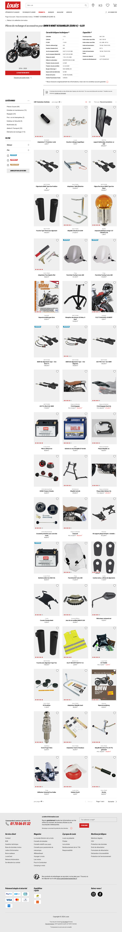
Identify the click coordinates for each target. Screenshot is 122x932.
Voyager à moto (39, 856)
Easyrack (75, 533)
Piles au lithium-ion (46, 448)
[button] (86, 5)
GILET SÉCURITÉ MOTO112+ (75, 663)
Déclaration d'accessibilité (100, 853)
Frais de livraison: (49, 924)
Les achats (66, 844)
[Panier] (115, 5)
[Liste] (90, 102)
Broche (104, 792)
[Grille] (86, 102)
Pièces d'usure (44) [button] (13, 107)
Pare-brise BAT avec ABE (75, 578)
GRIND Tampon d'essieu (47, 491)
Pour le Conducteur (40, 862)
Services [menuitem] (69, 12)
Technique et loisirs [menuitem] (28, 12)
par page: (55, 102)
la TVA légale (64, 921)
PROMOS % (14, 160)
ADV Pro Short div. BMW (47, 406)
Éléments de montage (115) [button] (16, 132)
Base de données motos (13, 847)
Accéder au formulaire (60, 93)
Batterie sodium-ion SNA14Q (46, 578)
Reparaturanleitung (104, 705)
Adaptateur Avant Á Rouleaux (75, 748)
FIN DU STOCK (15, 164)
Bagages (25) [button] (11, 114)
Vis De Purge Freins (46, 748)
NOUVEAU (14, 155)
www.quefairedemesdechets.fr (67, 878)
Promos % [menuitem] (41, 12)
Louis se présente (68, 838)
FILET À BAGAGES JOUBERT (103, 317)
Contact (7, 838)
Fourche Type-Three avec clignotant (46, 230)
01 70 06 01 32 (20, 824)
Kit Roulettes (46, 705)
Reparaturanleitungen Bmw (47, 317)
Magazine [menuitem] (60, 12)
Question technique (11, 844)
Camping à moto (39, 865)
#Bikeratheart (38, 853)
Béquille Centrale (75, 491)
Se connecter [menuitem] (112, 12)
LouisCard (8, 856)
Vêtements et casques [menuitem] (12, 12)
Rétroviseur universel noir (103, 618)
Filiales (64, 841)
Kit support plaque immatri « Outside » (104, 533)
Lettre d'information (11, 850)
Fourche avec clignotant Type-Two (47, 663)
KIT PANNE (104, 663)
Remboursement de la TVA (71, 847)
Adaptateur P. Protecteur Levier (46, 142)
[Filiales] (93, 5)
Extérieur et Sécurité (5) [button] (14, 121)
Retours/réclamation (12, 859)
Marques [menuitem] (51, 12)
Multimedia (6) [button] (12, 125)
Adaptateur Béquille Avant (75, 705)
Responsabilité (67, 850)
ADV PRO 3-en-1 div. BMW (104, 362)
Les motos (37, 859)
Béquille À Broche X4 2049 (75, 230)
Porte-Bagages (75, 406)
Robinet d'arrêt (75, 792)
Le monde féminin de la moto (44, 838)
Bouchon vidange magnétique (75, 142)
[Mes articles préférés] (108, 5)
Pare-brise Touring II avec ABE (75, 275)
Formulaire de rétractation (99, 850)
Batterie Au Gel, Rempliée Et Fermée (75, 448)
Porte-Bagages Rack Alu (104, 406)
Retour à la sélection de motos (17, 20)
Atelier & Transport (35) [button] (14, 128)
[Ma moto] (100, 5)
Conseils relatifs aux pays (42, 844)
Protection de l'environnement (101, 856)
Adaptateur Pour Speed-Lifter (46, 275)
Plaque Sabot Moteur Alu (104, 491)
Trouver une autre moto (21, 78)
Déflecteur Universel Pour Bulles (46, 792)
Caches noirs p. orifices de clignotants (104, 578)
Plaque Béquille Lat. (104, 448)
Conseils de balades (40, 841)
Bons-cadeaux (10, 853)
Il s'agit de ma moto (23, 73)
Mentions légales (96, 838)
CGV (92, 841)
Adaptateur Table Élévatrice (75, 186)
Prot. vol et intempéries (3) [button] (15, 117)
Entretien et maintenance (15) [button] (17, 110)
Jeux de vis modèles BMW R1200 (75, 620)
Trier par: (97, 102)
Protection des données (99, 844)
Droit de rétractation (97, 847)
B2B (6, 841)
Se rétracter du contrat (12, 862)
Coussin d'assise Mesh (46, 620)
